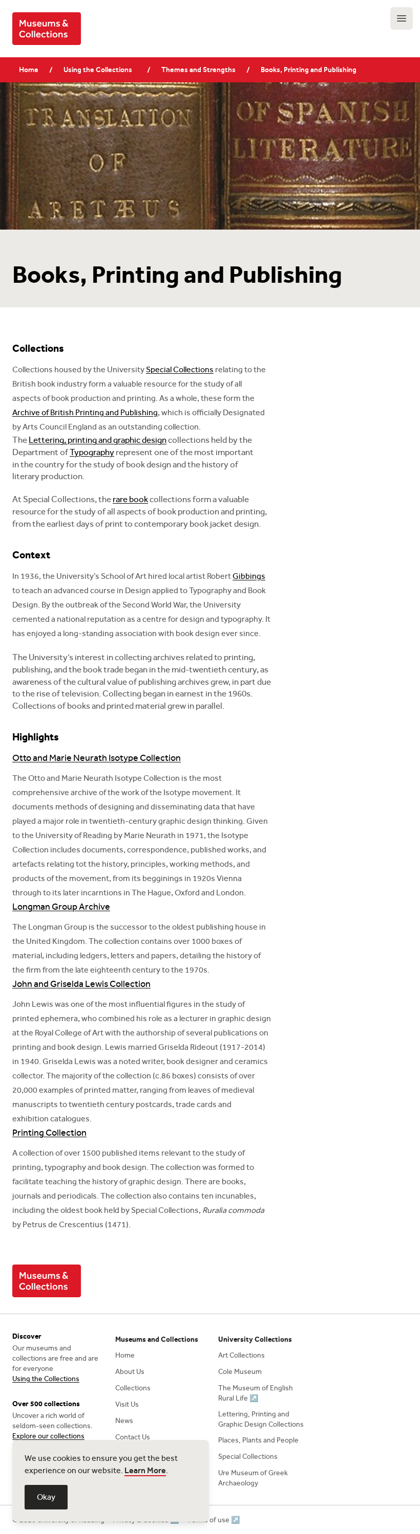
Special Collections (180, 369)
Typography (92, 452)
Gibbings (249, 576)
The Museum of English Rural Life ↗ (255, 1393)
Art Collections (241, 1355)
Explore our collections (48, 1436)
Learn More (145, 1470)
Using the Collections (98, 69)
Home (28, 69)
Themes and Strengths (198, 69)
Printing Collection (49, 1132)
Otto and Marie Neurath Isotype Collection (96, 757)
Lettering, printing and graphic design (97, 440)
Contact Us (132, 1437)
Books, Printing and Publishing (308, 69)
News (124, 1420)
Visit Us (127, 1404)
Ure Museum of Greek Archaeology (253, 1478)
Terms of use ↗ (213, 1520)
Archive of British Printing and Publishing (85, 412)
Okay (46, 1497)
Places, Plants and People (258, 1440)
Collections (133, 1388)
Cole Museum (240, 1371)
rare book (130, 499)
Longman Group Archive (61, 906)
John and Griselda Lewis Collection (81, 983)
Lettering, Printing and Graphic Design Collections (261, 1419)
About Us (129, 1371)
